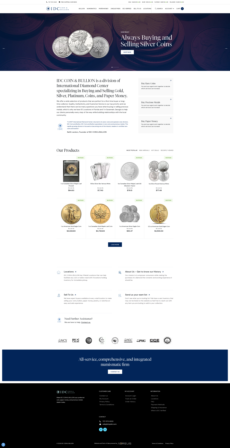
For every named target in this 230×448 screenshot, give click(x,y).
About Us (154, 396)
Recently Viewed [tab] (167, 150)
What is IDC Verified (158, 411)
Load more (115, 244)
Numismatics (91, 8)
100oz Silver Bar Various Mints (100, 184)
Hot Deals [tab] (155, 150)
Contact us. (86, 322)
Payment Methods (158, 405)
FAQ (152, 402)
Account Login (130, 396)
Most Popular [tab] (131, 150)
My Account (103, 399)
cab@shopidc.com (110, 424)
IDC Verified (127, 8)
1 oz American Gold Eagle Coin (71, 226)
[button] (3, 444)
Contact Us (115, 372)
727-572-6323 (52, 2)
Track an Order (130, 399)
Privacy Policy (104, 402)
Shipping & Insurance (159, 408)
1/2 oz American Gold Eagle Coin (159, 226)
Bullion (82, 8)
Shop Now (127, 52)
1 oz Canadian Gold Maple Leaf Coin (100, 226)
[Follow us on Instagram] (105, 429)
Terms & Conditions (106, 405)
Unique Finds (115, 8)
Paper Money (103, 8)
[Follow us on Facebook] (101, 429)
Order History (130, 402)
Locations (147, 8)
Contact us (103, 396)
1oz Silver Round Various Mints (159, 184)
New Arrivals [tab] (144, 150)
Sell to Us (137, 8)
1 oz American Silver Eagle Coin (129, 226)
